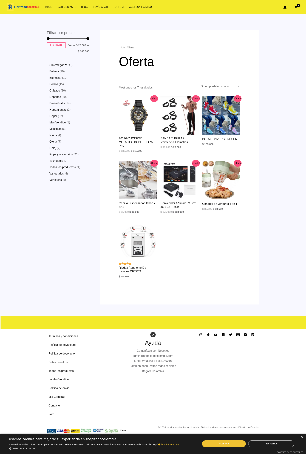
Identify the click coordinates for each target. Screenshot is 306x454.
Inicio (48, 7)
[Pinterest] (252, 334)
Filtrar (56, 45)
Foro (51, 414)
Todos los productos (61, 370)
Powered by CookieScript (290, 452)
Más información (170, 444)
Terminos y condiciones (63, 336)
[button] (74, 7)
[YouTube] (215, 334)
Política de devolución (62, 353)
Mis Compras (57, 396)
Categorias (65, 7)
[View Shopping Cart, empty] (296, 7)
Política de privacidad (62, 344)
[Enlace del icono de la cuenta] (285, 7)
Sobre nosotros (58, 362)
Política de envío (59, 388)
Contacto (54, 405)
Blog (84, 7)
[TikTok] (208, 334)
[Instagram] (200, 334)
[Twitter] (230, 334)
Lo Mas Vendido (59, 379)
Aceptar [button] (224, 443)
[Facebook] (223, 334)
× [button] (302, 437)
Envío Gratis (101, 7)
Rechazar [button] (271, 443)
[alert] (153, 444)
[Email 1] (238, 334)
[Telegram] (245, 334)
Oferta (119, 7)
